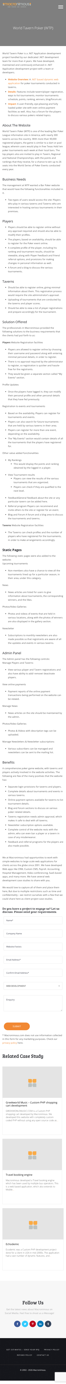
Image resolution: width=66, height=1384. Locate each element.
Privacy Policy (52, 1350)
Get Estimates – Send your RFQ (23, 1350)
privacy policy (9, 1042)
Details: (12, 91)
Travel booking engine (19, 1174)
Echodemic (12, 1244)
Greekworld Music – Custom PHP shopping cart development (31, 1104)
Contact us (43, 1355)
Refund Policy (24, 1355)
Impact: (12, 103)
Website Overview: (18, 79)
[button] (60, 7)
